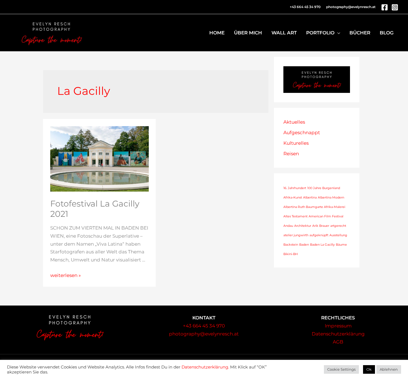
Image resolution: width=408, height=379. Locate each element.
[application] (337, 32)
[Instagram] (394, 7)
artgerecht (338, 226)
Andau (288, 226)
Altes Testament (295, 216)
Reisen (291, 153)
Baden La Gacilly (322, 244)
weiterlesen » (65, 275)
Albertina (310, 197)
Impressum (338, 326)
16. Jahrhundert (294, 188)
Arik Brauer (320, 226)
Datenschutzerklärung (338, 334)
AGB (338, 342)
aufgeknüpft (318, 235)
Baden (304, 244)
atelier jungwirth (295, 235)
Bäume (341, 244)
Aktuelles (294, 122)
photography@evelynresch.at (351, 7)
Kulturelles (296, 143)
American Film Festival (326, 216)
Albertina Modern (331, 197)
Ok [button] (369, 369)
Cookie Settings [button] (341, 369)
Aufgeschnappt (301, 132)
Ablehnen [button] (389, 369)
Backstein (290, 244)
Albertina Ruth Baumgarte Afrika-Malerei (314, 207)
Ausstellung (338, 235)
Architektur (302, 226)
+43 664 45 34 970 (204, 326)
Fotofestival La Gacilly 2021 (94, 209)
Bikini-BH (290, 254)
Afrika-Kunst (292, 197)
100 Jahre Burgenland (323, 188)
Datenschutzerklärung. (205, 367)
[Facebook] (384, 7)
